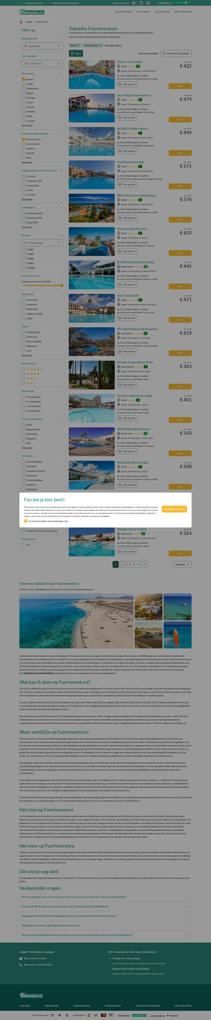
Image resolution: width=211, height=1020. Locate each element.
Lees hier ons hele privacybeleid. (96, 516)
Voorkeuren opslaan (174, 509)
